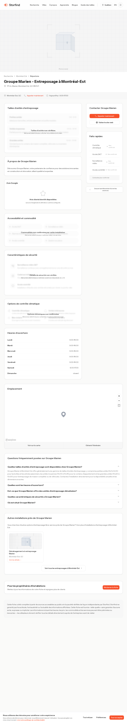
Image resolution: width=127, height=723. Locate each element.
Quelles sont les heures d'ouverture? (26, 485)
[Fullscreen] (119, 405)
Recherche (34, 5)
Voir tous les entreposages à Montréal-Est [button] (62, 568)
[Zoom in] (119, 396)
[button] (104, 116)
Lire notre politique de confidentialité (31, 720)
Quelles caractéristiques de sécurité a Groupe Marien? (34, 497)
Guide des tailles (87, 5)
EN (115, 5)
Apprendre (64, 5)
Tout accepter (117, 717)
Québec (108, 5)
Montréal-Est (21, 76)
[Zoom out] (119, 401)
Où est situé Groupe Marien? (21, 502)
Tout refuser (88, 717)
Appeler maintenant (35, 95)
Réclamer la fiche (111, 587)
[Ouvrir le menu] (120, 4)
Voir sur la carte (34, 445)
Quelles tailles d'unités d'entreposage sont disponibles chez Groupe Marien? (45, 467)
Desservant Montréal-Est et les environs (105, 189)
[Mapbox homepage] (10, 439)
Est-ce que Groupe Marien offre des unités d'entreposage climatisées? (42, 491)
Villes (44, 5)
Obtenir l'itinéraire (93, 445)
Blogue (75, 5)
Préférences (101, 717)
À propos (53, 5)
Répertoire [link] (34, 76)
